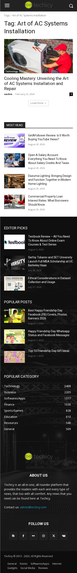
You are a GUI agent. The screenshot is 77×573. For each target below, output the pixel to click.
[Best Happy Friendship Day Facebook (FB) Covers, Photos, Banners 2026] (14, 316)
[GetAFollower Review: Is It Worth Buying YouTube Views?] (14, 141)
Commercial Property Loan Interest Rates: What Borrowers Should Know (48, 200)
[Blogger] (13, 536)
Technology (11, 71)
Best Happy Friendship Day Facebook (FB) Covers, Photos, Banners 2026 (47, 314)
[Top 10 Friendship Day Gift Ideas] (14, 356)
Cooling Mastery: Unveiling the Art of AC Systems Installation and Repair (36, 83)
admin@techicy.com (33, 507)
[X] (54, 536)
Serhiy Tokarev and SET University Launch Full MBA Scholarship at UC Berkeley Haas (50, 261)
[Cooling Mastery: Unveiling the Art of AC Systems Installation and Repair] (38, 56)
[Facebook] (23, 536)
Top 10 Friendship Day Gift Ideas (48, 350)
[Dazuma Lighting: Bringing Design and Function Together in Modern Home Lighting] (14, 181)
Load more (37, 103)
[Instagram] (44, 536)
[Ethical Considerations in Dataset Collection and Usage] (14, 283)
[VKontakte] (64, 536)
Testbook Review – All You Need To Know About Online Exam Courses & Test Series (49, 240)
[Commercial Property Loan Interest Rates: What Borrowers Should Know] (14, 202)
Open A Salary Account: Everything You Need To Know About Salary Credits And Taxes (48, 159)
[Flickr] (33, 536)
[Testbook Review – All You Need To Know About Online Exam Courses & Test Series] (14, 242)
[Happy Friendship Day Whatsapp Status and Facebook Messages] (14, 336)
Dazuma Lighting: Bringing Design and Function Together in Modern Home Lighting (49, 179)
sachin (8, 94)
